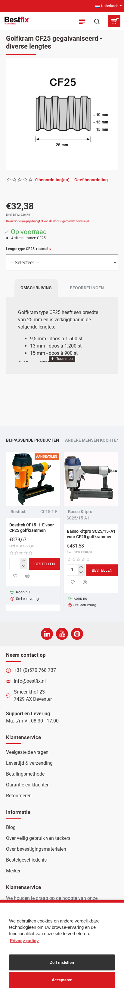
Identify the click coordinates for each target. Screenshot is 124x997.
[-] (23, 566)
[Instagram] (77, 634)
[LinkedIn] (47, 634)
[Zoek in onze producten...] (96, 21)
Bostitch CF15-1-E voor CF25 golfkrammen (31, 527)
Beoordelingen (87, 287)
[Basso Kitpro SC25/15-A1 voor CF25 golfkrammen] (91, 479)
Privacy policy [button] (24, 940)
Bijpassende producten (32, 440)
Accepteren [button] (62, 980)
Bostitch (18, 511)
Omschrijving (36, 287)
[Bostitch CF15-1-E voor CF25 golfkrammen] (33, 479)
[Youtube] (62, 634)
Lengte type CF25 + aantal (27, 249)
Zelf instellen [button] (62, 962)
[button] (12, 114)
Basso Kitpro (80, 511)
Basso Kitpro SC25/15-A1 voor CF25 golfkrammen (91, 534)
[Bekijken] (114, 21)
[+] (23, 561)
